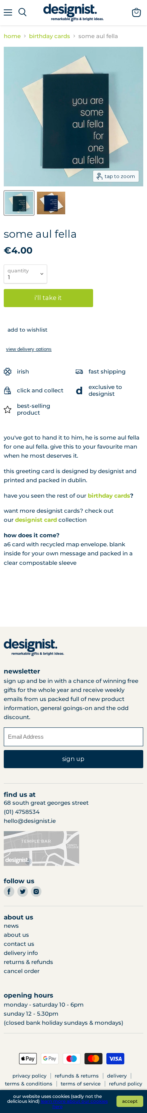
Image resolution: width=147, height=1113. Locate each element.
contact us (19, 943)
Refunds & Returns (77, 1076)
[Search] (22, 12)
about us (16, 934)
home (12, 36)
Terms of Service (81, 1084)
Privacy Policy (29, 1076)
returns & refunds (28, 961)
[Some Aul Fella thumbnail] (19, 203)
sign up (73, 758)
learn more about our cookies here (74, 1103)
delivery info (21, 952)
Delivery (117, 1076)
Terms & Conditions (28, 1084)
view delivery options (29, 349)
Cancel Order (22, 971)
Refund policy (125, 1084)
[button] (25, 329)
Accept (130, 1101)
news (11, 925)
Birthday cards (49, 36)
